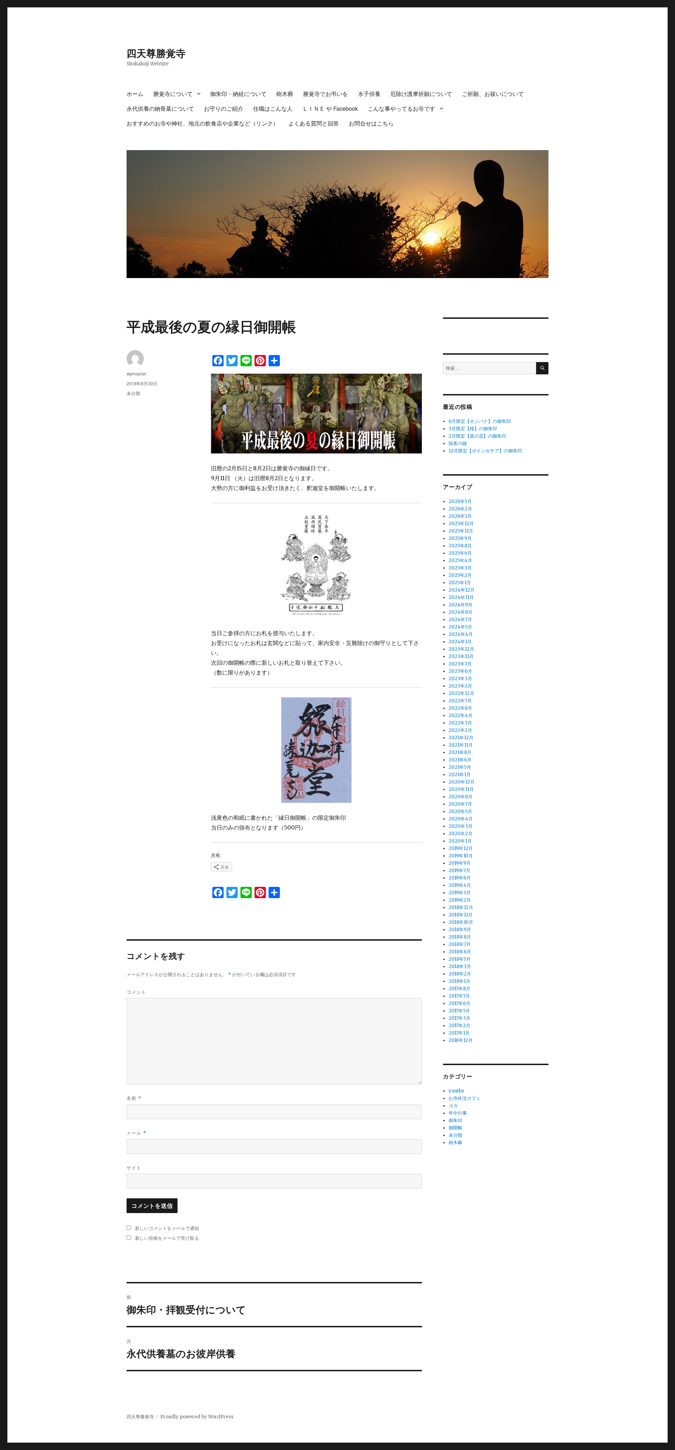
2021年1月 (460, 775)
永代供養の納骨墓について (160, 108)
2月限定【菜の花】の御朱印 (477, 436)
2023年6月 (460, 671)
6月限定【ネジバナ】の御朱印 (480, 421)
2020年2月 (460, 834)
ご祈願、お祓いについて (493, 94)
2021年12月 (461, 738)
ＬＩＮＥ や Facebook (330, 108)
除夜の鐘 (458, 443)
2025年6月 (460, 553)
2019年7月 (459, 871)
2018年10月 (461, 922)
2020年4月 (461, 819)
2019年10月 (461, 856)
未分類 (133, 393)
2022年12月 (461, 693)
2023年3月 (460, 679)
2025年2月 (460, 575)
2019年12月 (461, 848)
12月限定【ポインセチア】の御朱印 (485, 451)
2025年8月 (460, 546)
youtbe (456, 1091)
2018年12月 (461, 907)
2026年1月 (460, 516)
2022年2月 (460, 730)
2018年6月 (460, 952)
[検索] (542, 368)
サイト (134, 1167)
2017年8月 (459, 989)
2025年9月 (460, 538)
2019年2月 (460, 900)
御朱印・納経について (238, 94)
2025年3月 (460, 568)
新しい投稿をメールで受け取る (167, 1238)
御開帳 (455, 1128)
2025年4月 (460, 560)
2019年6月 (460, 878)
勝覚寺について (173, 94)
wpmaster (136, 373)
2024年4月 (461, 634)
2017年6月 (459, 1003)
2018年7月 (460, 944)
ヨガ (453, 1106)
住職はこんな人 (272, 108)
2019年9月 (460, 863)
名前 (134, 1098)
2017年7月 (459, 996)
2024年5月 (460, 627)
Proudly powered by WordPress (196, 1417)
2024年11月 (461, 597)
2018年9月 (460, 930)
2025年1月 (460, 583)
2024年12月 (462, 590)
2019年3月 (460, 893)
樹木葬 (284, 94)
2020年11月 (461, 789)
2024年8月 (460, 612)
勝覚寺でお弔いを (325, 94)
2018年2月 (460, 974)
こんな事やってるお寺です (401, 108)
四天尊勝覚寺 (156, 53)
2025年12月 (461, 524)
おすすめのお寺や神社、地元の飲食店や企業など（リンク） (202, 123)
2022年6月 (460, 708)
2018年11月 (460, 915)
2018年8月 (460, 937)
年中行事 (458, 1113)
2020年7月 (460, 804)
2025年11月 (461, 531)
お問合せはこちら (371, 123)
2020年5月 (460, 811)
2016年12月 (461, 1040)
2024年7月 (460, 620)
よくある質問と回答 (313, 123)
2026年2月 (460, 509)
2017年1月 (459, 1033)
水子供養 (369, 94)
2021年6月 (460, 760)
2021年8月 (460, 752)
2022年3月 (460, 723)
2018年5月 (460, 959)
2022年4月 (460, 715)
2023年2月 (460, 686)
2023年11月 (461, 656)
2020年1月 (460, 841)
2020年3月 (460, 826)
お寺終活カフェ (465, 1098)
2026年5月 (460, 501)
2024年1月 (460, 642)
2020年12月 (462, 782)
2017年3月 (459, 1018)
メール (136, 1132)
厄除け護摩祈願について (421, 94)
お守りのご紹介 (223, 108)
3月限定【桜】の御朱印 (473, 429)
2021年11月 (461, 745)
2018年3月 (460, 966)
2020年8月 (460, 797)
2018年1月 (459, 981)
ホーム (135, 94)
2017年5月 (459, 1011)
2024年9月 (460, 605)
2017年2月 (459, 1026)
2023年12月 (461, 649)
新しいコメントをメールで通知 (167, 1228)
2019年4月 (460, 885)
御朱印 (455, 1120)
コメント (136, 991)
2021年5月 (460, 767)
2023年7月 (460, 664)
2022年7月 (460, 701)
